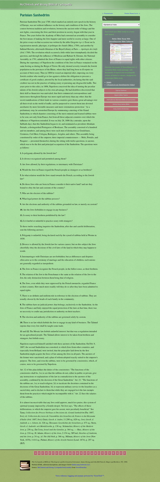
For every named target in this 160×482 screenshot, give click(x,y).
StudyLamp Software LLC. (81, 464)
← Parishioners (107, 13)
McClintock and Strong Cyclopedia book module (55, 467)
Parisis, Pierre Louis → (132, 13)
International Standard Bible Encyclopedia (121, 100)
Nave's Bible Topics (121, 95)
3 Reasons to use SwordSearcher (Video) (120, 85)
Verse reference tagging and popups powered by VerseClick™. (80, 475)
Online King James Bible (121, 104)
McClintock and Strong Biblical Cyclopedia (46, 4)
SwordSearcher (81, 467)
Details (108, 82)
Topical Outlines (121, 90)
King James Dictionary (121, 109)
